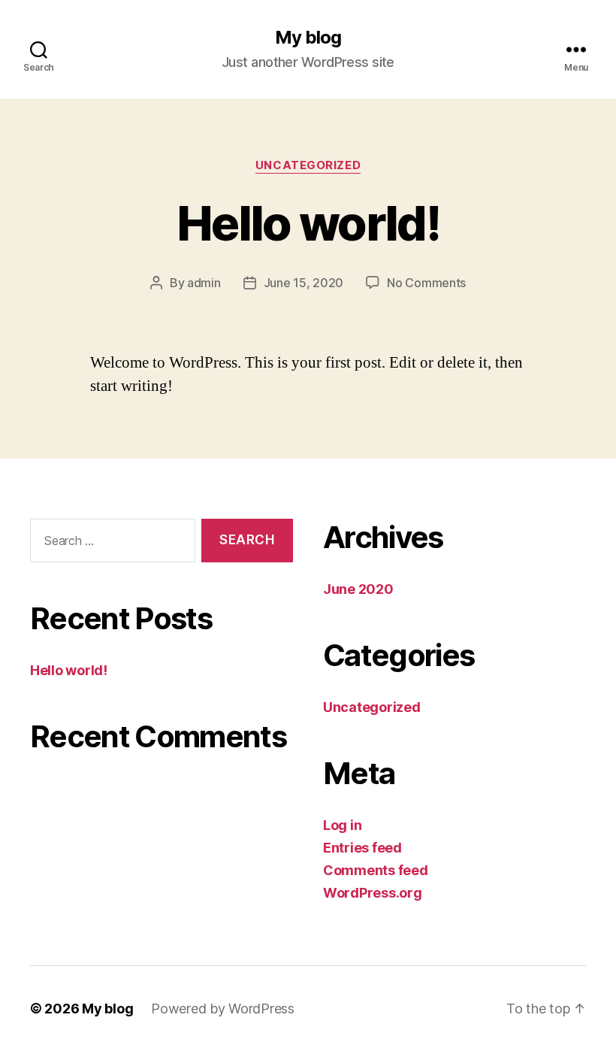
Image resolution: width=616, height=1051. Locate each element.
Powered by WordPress (222, 1008)
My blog (308, 38)
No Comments (426, 282)
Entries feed (362, 848)
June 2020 (358, 589)
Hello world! (308, 223)
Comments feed (375, 870)
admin (204, 282)
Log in (342, 825)
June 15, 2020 (304, 282)
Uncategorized (308, 165)
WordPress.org (372, 893)
